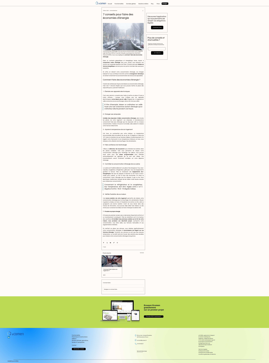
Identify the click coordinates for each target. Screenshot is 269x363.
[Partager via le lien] (114, 242)
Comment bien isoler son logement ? (110, 270)
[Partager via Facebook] (103, 242)
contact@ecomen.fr (142, 340)
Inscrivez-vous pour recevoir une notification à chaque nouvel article (156, 44)
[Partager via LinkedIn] (110, 242)
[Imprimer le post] (117, 242)
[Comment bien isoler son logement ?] (112, 261)
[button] (143, 3)
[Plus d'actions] (143, 10)
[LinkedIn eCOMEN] (9, 337)
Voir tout (142, 252)
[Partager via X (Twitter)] (107, 242)
